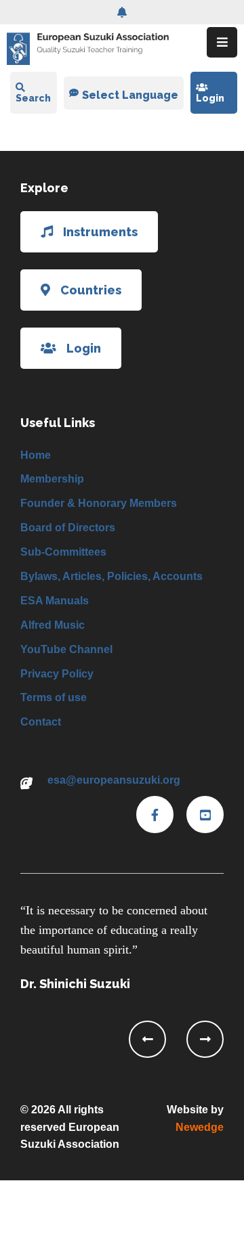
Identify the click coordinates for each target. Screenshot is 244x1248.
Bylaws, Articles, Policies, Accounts (111, 576)
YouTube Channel (66, 649)
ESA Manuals (54, 600)
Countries (90, 290)
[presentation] (147, 1039)
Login (210, 98)
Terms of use (53, 697)
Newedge (200, 1127)
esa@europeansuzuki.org (113, 780)
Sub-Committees (63, 552)
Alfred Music (52, 625)
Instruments (100, 232)
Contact (40, 722)
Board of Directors (67, 527)
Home (35, 455)
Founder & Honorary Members (98, 503)
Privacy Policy (57, 673)
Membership (52, 479)
